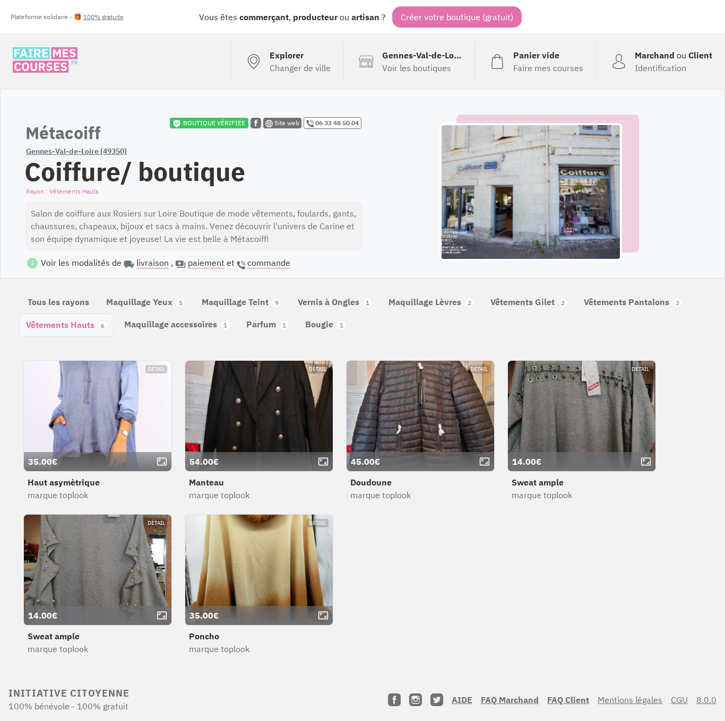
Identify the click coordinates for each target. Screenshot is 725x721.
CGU (679, 699)
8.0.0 (706, 699)
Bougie (324, 324)
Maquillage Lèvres (430, 302)
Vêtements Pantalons (631, 302)
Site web (286, 123)
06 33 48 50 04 (336, 123)
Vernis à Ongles (333, 302)
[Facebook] (394, 699)
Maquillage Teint (240, 302)
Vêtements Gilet (527, 302)
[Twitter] (436, 699)
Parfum (266, 324)
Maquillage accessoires (175, 324)
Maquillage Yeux (144, 302)
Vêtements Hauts (65, 324)
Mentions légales (630, 699)
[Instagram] (415, 699)
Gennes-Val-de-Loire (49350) (76, 151)
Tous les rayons (58, 302)
